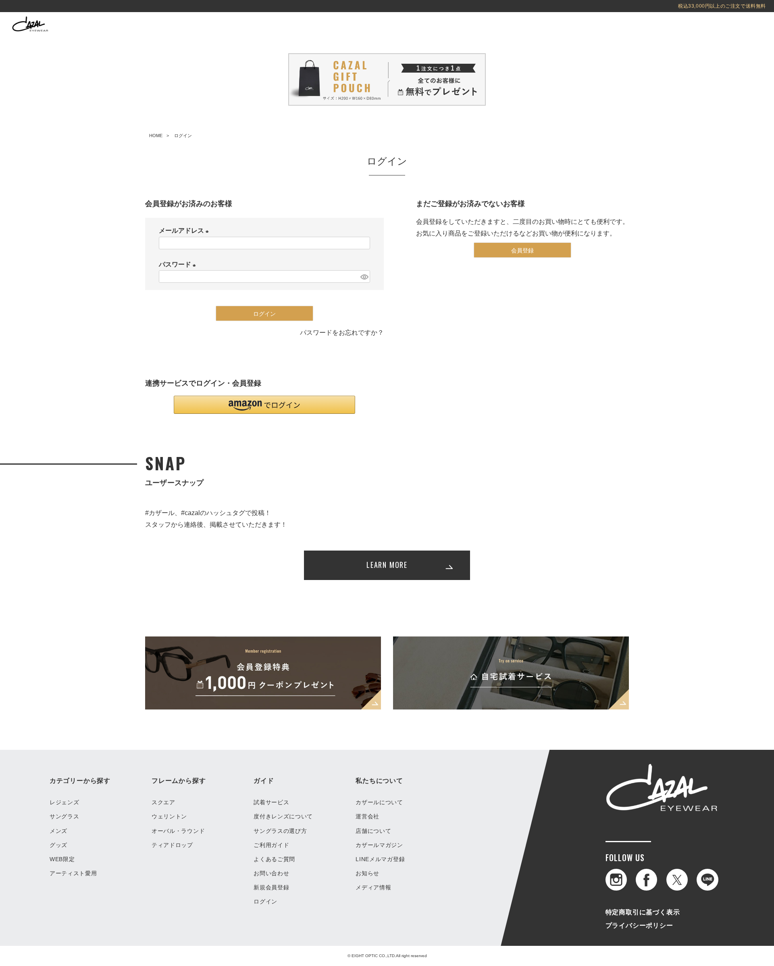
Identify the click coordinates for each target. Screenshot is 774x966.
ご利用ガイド (271, 845)
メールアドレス (185, 230)
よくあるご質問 (274, 859)
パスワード (179, 264)
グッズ (58, 845)
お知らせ (367, 873)
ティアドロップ (172, 845)
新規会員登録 (271, 887)
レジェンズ (64, 802)
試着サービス (271, 802)
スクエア (163, 802)
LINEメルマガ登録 (380, 859)
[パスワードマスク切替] (364, 276)
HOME (155, 135)
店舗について (373, 831)
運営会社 (367, 816)
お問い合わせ (271, 873)
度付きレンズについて (283, 816)
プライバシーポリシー (639, 925)
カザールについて (379, 802)
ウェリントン (169, 816)
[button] (264, 405)
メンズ (58, 831)
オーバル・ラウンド (178, 831)
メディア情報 (373, 887)
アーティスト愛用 (73, 873)
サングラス (64, 816)
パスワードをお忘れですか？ (342, 332)
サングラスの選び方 (280, 831)
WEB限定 (62, 859)
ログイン (265, 901)
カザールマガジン (379, 845)
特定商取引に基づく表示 (642, 912)
